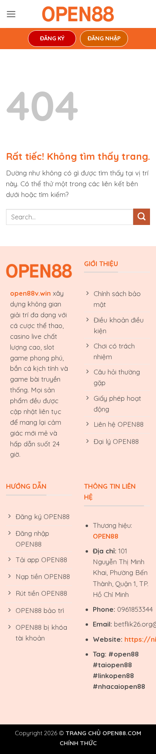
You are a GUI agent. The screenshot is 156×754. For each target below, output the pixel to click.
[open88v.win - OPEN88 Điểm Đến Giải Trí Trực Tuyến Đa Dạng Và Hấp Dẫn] (78, 14)
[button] (11, 14)
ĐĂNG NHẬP (104, 38)
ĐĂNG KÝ (52, 38)
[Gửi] (141, 217)
